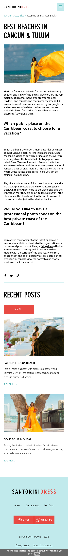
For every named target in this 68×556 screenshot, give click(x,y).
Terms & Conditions (42, 545)
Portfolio (48, 505)
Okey (37, 554)
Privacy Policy (22, 545)
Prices (18, 505)
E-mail (26, 520)
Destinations (32, 505)
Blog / (23, 15)
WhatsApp (46, 520)
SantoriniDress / (11, 15)
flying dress (47, 246)
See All (18, 309)
